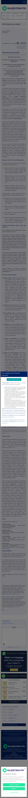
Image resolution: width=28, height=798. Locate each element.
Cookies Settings (14, 792)
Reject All (14, 788)
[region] (14, 782)
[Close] (25, 768)
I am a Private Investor (14, 379)
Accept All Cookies (14, 784)
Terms (6, 423)
